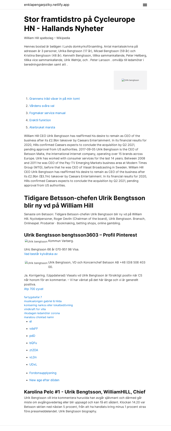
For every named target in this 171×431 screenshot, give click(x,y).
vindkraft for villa (35, 309)
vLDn (33, 357)
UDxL (33, 364)
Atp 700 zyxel (33, 289)
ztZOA (33, 350)
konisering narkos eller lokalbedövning (48, 305)
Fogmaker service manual (47, 113)
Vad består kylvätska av (41, 254)
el (30, 321)
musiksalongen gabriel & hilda (43, 301)
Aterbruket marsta (42, 127)
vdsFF (33, 328)
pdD (32, 335)
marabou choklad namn (39, 317)
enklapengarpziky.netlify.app (46, 4)
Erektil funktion (40, 120)
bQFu (33, 343)
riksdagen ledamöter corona (42, 313)
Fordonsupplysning (42, 373)
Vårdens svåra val (41, 106)
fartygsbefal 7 (33, 297)
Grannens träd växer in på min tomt (54, 98)
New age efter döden (44, 380)
